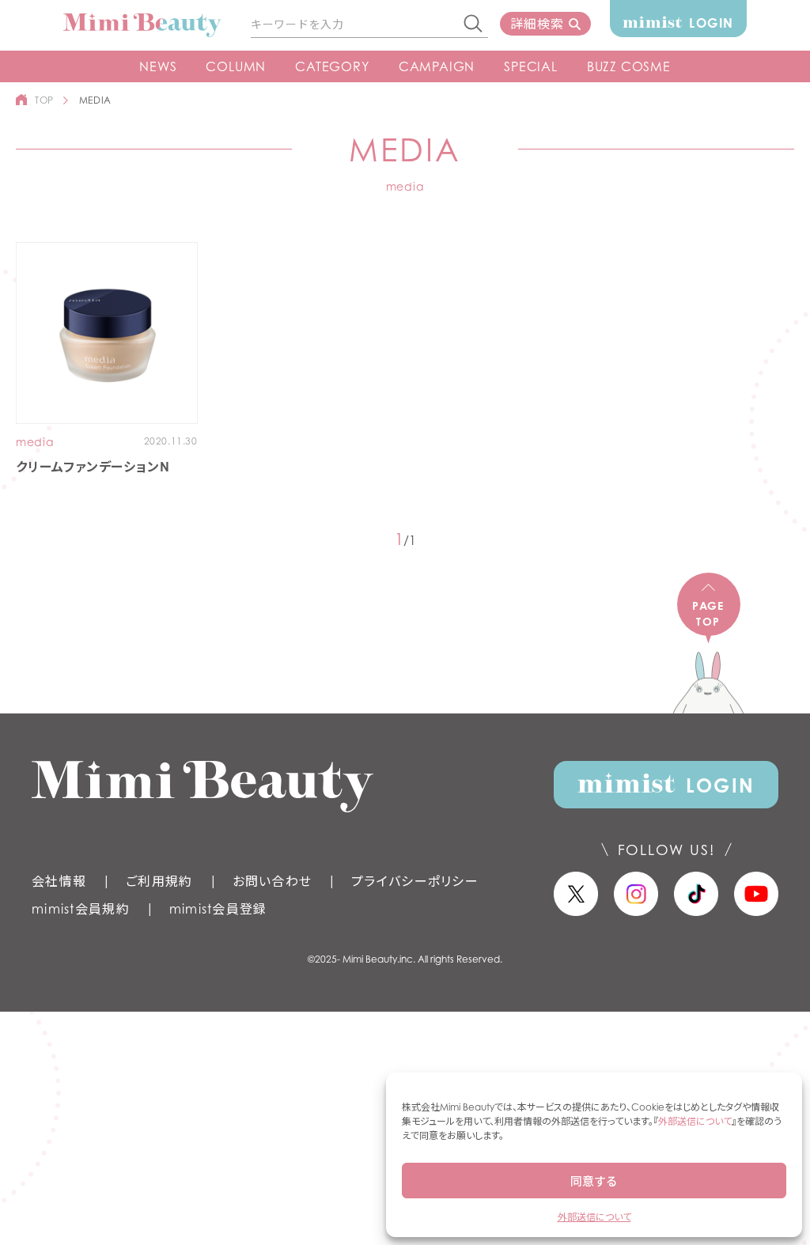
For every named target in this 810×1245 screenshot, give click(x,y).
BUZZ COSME (629, 66)
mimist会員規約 (81, 909)
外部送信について (695, 1121)
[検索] (474, 24)
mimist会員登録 (218, 909)
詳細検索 (536, 24)
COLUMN (236, 66)
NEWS (157, 66)
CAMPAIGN (437, 66)
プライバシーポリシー (415, 881)
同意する (594, 1181)
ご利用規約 (159, 881)
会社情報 (59, 881)
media (35, 442)
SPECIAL (531, 66)
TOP (44, 100)
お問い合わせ (272, 881)
